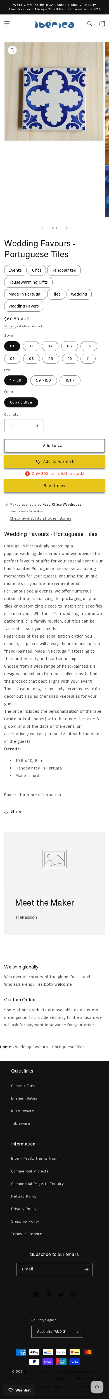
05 (69, 346)
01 (12, 346)
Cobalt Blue (21, 402)
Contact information (54, 1387)
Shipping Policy (25, 1221)
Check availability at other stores (40, 518)
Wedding (79, 294)
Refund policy (36, 1378)
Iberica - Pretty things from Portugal (51, 1372)
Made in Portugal (25, 294)
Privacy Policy (23, 1209)
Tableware (20, 1123)
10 (70, 359)
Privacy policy (61, 1378)
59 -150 (43, 380)
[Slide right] (67, 228)
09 (50, 359)
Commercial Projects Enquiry (37, 1184)
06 (88, 346)
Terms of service (88, 1378)
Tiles (56, 294)
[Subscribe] (86, 1269)
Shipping (10, 326)
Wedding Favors (24, 306)
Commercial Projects (29, 1171)
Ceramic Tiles (23, 1086)
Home (5, 1047)
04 (50, 346)
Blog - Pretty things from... (36, 1158)
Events (15, 270)
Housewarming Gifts (28, 282)
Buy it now (54, 486)
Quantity (11, 414)
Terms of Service (26, 1234)
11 (88, 359)
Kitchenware (22, 1111)
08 (31, 359)
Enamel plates (24, 1098)
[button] (7, 24)
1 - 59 (16, 380)
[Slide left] (42, 228)
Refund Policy (24, 1196)
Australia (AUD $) (52, 1331)
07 (12, 359)
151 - (70, 380)
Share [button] (16, 811)
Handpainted (64, 270)
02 (31, 346)
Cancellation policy (89, 1387)
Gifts (36, 270)
